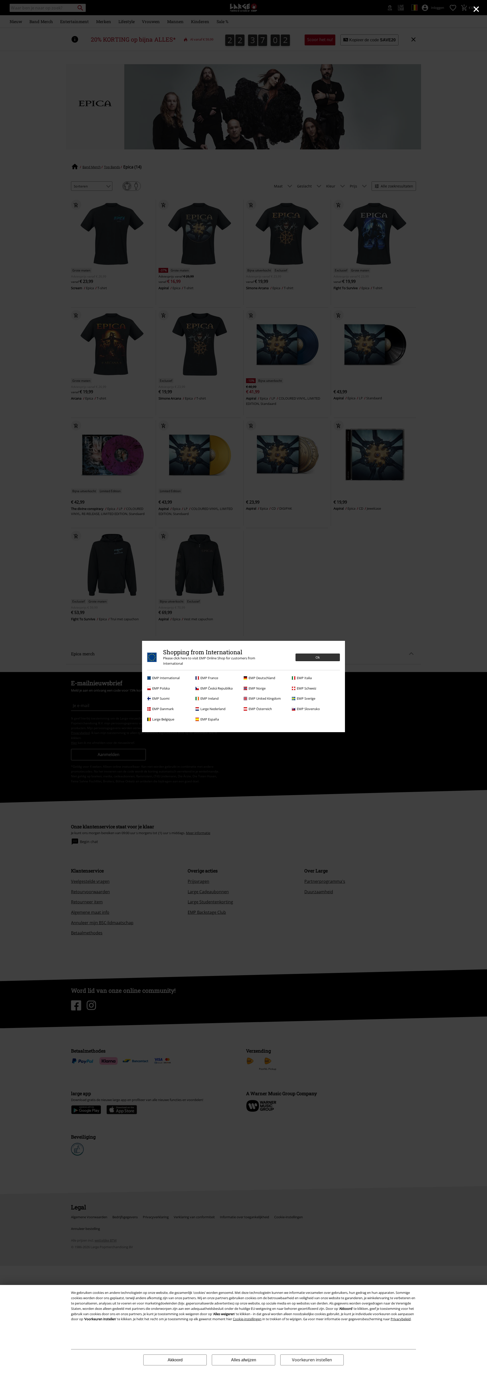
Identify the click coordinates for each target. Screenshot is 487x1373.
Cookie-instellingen (247, 1319)
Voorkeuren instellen (312, 1360)
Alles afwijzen (243, 1360)
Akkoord (175, 1360)
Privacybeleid (401, 1319)
